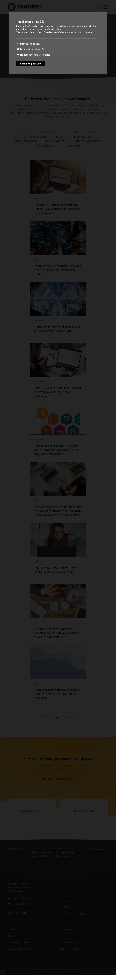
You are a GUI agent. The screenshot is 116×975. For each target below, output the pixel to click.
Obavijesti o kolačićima (54, 32)
